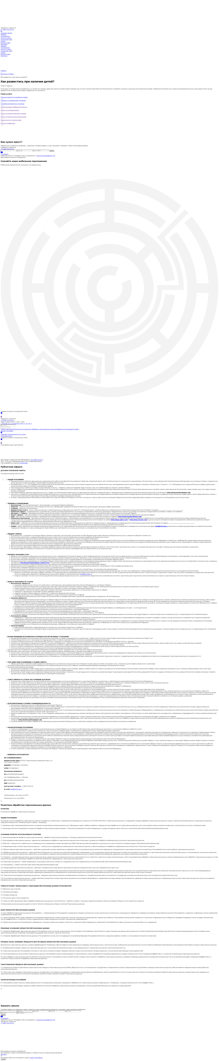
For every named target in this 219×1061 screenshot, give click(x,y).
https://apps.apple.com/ (119, 520)
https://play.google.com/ (138, 520)
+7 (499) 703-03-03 (7, 29)
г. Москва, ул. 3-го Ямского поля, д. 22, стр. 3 (16, 423)
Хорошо (3, 1059)
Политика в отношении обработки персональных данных (35, 429)
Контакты (8, 436)
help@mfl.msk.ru (86, 574)
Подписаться (5, 427)
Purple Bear (23, 463)
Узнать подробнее (36, 1058)
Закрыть (4, 1054)
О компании (10, 434)
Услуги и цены (20, 434)
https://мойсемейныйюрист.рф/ (130, 516)
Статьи (3, 436)
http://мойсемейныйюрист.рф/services (35, 563)
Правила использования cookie (67, 429)
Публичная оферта (7, 429)
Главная (3, 434)
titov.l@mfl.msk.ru (37, 460)
